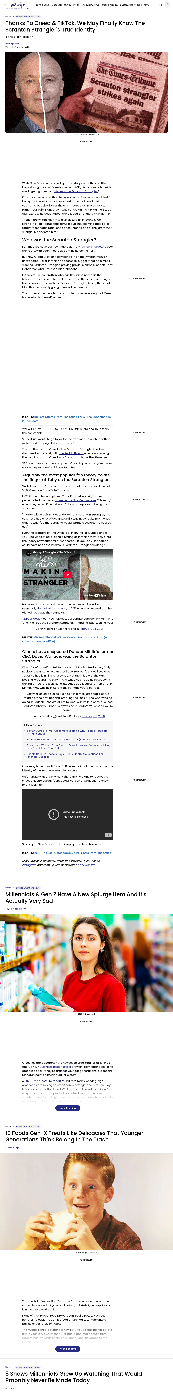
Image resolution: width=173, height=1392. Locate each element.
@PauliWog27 (32, 619)
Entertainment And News (28, 16)
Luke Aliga (10, 1388)
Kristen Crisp (12, 1147)
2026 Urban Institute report (43, 1081)
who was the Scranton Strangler (76, 191)
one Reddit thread (71, 453)
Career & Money (128, 5)
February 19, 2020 (93, 716)
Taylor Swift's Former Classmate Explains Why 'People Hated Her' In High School (68, 732)
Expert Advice (144, 5)
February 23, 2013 (91, 629)
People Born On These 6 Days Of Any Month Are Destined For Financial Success (65, 755)
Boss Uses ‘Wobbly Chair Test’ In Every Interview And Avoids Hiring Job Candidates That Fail (69, 747)
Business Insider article (55, 1067)
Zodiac (45, 5)
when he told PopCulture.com (75, 500)
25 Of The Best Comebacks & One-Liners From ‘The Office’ (73, 853)
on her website (85, 865)
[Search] (160, 5)
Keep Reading (68, 1108)
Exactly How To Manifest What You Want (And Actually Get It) (66, 739)
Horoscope (56, 5)
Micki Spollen (12, 43)
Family (72, 5)
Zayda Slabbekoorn (15, 908)
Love (38, 5)
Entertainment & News (88, 5)
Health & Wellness (109, 5)
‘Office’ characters (93, 247)
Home (8, 16)
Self (66, 5)
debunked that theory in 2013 (56, 608)
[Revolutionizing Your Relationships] (17, 5)
